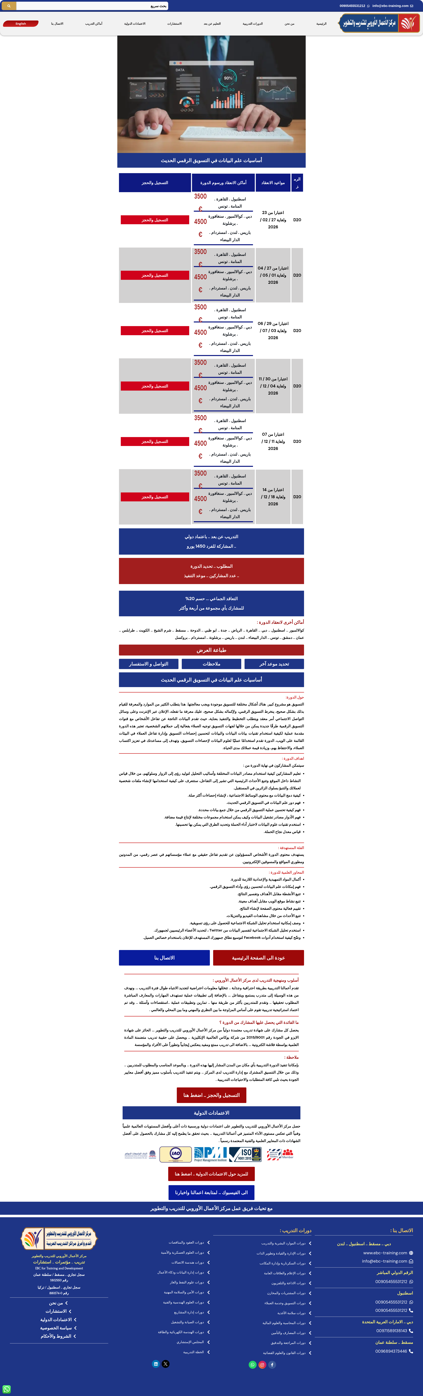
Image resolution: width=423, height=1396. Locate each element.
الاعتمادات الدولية (134, 24)
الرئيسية (321, 24)
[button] (211, 650)
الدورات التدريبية (253, 24)
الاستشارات (174, 24)
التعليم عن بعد (212, 24)
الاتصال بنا (57, 24)
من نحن (289, 24)
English (21, 24)
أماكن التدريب (93, 24)
